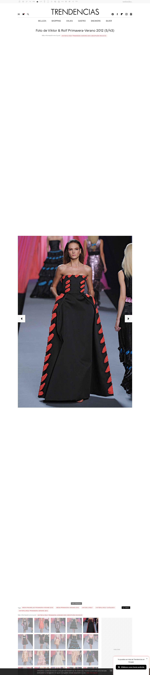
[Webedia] (127, 1)
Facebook (117, 14)
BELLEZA (42, 21)
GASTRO (82, 21)
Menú (18, 14)
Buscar (28, 14)
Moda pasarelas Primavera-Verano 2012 (37, 607)
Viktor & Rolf (87, 607)
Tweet (126, 607)
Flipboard (121, 14)
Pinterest (112, 14)
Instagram (126, 14)
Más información (92, 673)
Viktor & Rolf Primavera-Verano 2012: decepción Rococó (84, 36)
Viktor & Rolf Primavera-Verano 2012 (33, 610)
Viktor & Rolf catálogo (105, 607)
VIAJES (69, 21)
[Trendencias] (75, 12)
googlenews (131, 14)
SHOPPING (56, 21)
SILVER (109, 21)
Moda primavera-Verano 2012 (67, 607)
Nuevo (23, 14)
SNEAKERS (96, 21)
